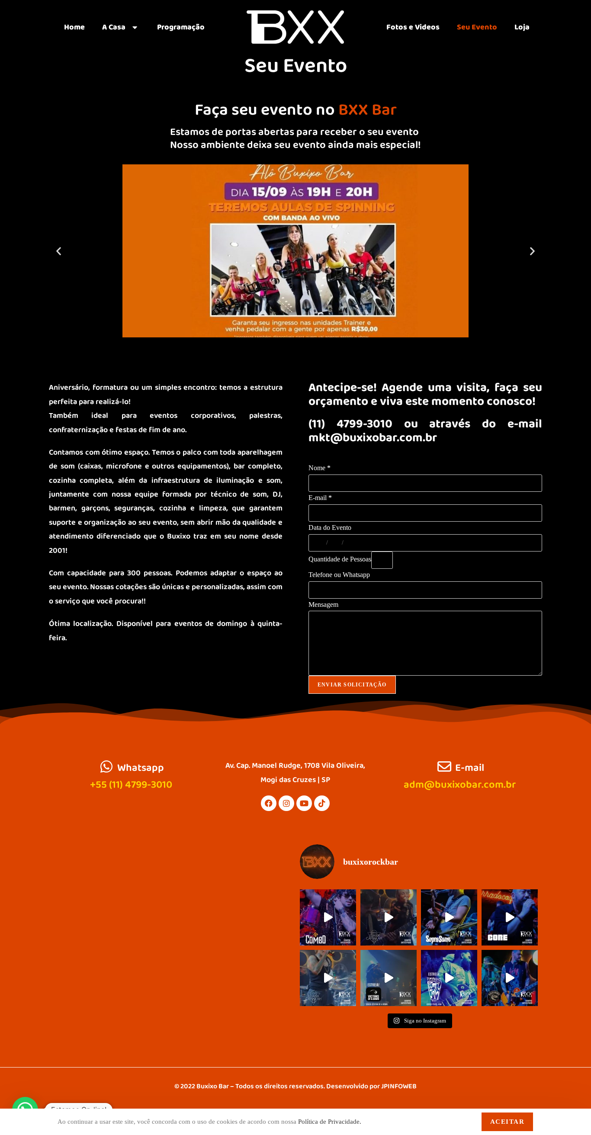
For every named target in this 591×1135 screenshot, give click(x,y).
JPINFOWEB (399, 1086)
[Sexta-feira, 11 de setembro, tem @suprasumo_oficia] (449, 917)
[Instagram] (286, 803)
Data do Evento (329, 527)
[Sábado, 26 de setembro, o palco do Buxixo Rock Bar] (510, 978)
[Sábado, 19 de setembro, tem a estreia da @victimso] (388, 978)
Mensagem (323, 604)
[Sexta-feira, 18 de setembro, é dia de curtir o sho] (328, 978)
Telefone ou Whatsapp (339, 574)
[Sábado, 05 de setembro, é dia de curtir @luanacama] (388, 917)
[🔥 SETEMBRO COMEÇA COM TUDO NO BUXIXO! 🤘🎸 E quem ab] (328, 917)
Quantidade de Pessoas (339, 559)
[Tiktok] (322, 803)
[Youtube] (304, 803)
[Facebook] (268, 803)
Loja (522, 27)
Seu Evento (477, 27)
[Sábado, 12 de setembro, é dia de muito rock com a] (510, 917)
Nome (319, 467)
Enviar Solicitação (352, 685)
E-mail (320, 497)
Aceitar (507, 1121)
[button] (58, 251)
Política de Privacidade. (329, 1121)
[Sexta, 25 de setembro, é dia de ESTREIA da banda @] (449, 978)
